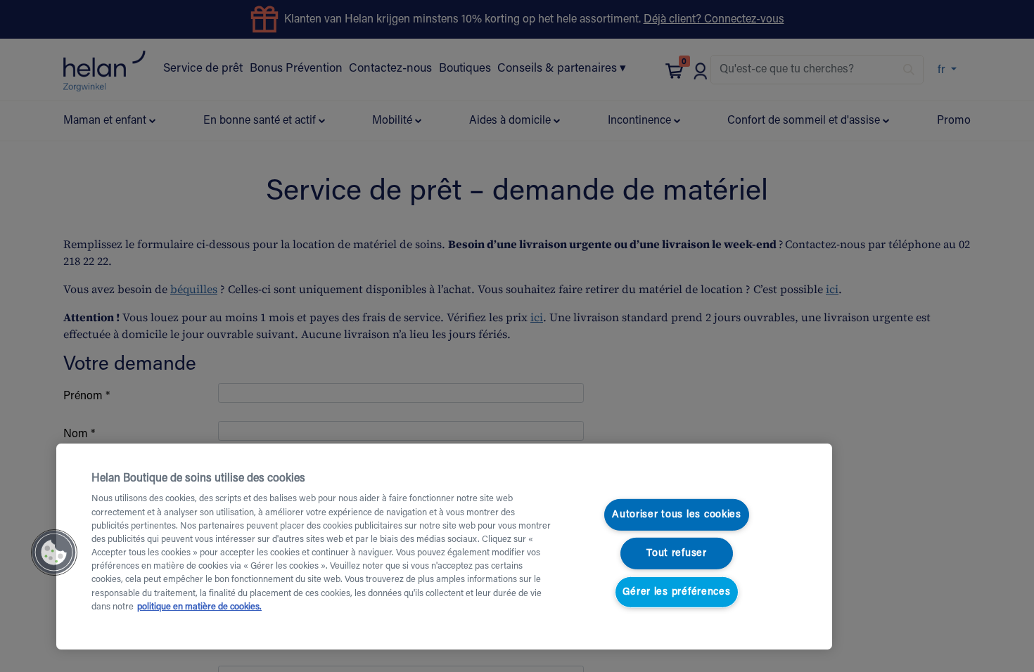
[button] (54, 552)
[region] (444, 547)
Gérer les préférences (676, 591)
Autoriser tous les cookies (676, 515)
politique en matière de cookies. (199, 607)
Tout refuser (676, 553)
